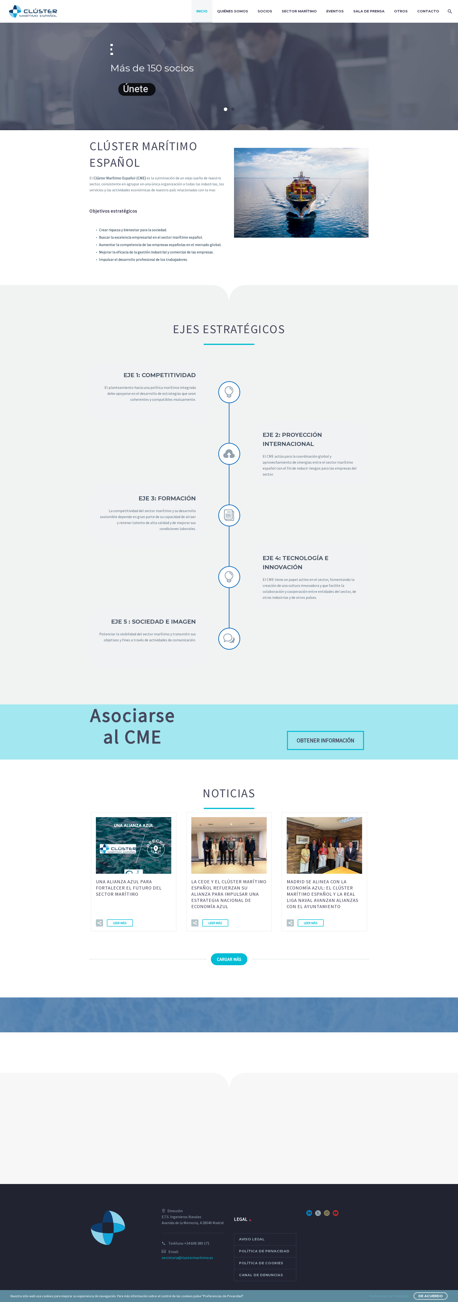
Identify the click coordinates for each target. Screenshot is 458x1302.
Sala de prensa (369, 11)
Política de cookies (261, 1263)
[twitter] (318, 1214)
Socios (265, 11)
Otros (401, 11)
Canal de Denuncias (261, 1275)
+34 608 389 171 (196, 1243)
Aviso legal (252, 1239)
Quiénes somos (232, 11)
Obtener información (325, 740)
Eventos (335, 11)
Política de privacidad (264, 1251)
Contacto (428, 11)
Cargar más (229, 959)
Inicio (202, 11)
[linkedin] (309, 1214)
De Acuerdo (430, 1296)
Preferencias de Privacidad (389, 1296)
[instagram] (327, 1214)
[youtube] (335, 1214)
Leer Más (120, 923)
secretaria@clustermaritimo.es (187, 1257)
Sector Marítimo (299, 11)
